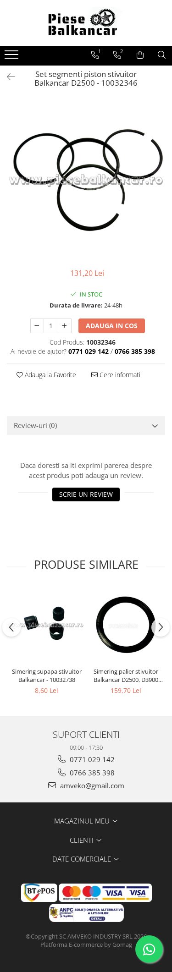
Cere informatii (120, 374)
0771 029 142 (91, 759)
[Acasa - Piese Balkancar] (86, 23)
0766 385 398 (91, 772)
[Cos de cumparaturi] (140, 55)
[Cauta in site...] (161, 55)
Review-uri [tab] (35, 425)
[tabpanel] (86, 180)
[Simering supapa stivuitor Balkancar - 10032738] (46, 625)
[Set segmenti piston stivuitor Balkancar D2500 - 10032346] (86, 180)
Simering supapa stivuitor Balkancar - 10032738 (47, 675)
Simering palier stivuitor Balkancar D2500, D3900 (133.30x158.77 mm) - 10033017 (126, 675)
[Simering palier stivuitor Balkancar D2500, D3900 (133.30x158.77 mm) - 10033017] (126, 625)
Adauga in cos (112, 325)
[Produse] (13, 57)
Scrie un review (86, 494)
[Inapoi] (7, 77)
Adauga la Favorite (49, 374)
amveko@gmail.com (91, 785)
